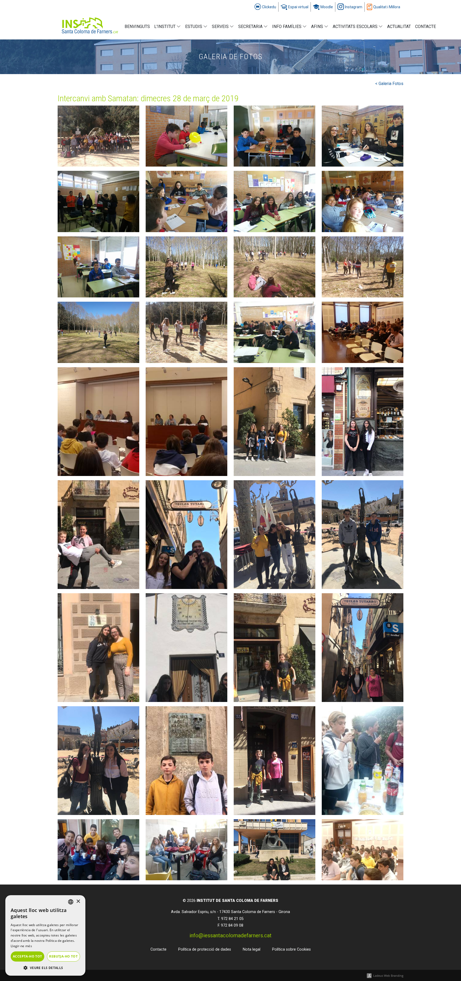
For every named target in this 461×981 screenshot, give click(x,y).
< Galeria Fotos (389, 83)
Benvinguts (137, 26)
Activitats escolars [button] (356, 26)
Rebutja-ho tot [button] (63, 956)
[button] (45, 967)
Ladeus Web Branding (388, 976)
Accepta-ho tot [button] (27, 956)
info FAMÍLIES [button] (287, 26)
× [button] (78, 901)
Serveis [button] (221, 26)
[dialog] (45, 935)
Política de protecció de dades (204, 949)
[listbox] (70, 902)
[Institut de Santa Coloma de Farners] (90, 26)
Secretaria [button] (251, 26)
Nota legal (251, 949)
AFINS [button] (317, 26)
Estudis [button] (194, 26)
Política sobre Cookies (291, 949)
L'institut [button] (165, 26)
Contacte (425, 26)
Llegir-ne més (21, 946)
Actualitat (399, 26)
